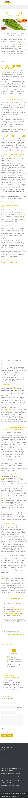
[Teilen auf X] (2, 638)
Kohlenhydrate (5, 162)
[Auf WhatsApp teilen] (3, 638)
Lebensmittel (9, 35)
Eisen (20, 174)
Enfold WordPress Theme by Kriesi (19, 793)
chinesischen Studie (9, 409)
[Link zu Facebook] (26, 795)
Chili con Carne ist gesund (14, 773)
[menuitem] (22, 2)
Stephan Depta (18, 35)
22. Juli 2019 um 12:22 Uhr (7, 680)
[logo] (11, 2)
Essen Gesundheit (9, 793)
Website (18, 711)
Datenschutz (3, 758)
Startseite (3, 749)
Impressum (3, 756)
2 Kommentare (21, 33)
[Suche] (22, 2)
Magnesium (15, 388)
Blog (2, 751)
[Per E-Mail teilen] (4, 638)
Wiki (2, 754)
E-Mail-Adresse (20, 707)
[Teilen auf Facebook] (1, 638)
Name (18, 702)
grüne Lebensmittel (6, 645)
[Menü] (25, 2)
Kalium (10, 174)
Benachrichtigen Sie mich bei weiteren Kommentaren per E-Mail (12, 733)
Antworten (9, 669)
